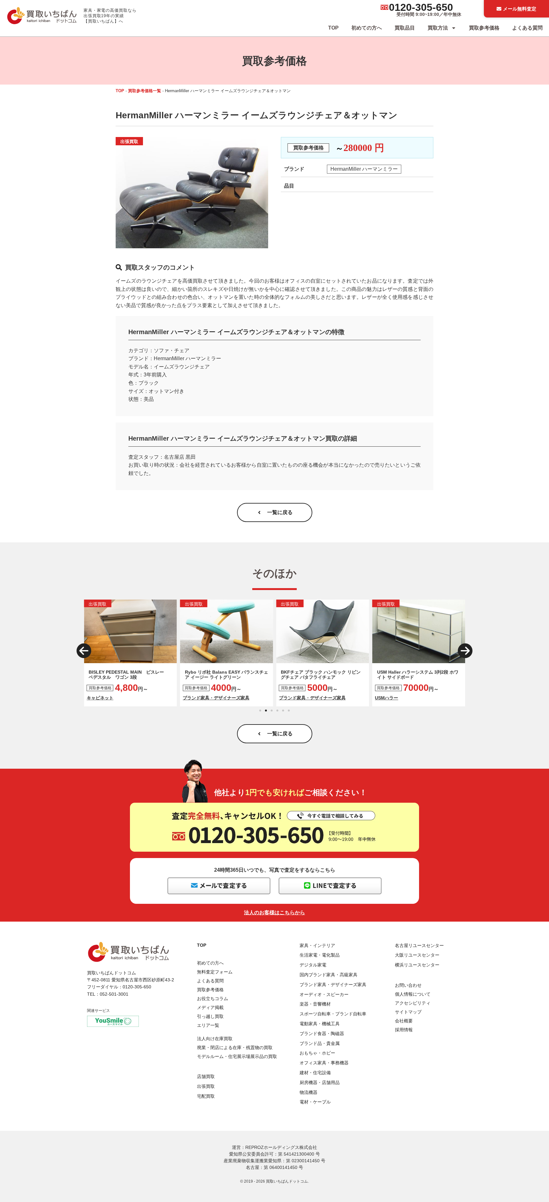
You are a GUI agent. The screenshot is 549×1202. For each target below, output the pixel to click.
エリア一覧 (208, 1025)
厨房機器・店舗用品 (320, 1082)
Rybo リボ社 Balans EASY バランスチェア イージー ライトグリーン (226, 675)
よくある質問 (527, 28)
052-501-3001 (114, 994)
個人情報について (412, 994)
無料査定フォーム (215, 971)
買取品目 (405, 28)
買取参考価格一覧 (144, 90)
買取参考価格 (484, 28)
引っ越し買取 (210, 1016)
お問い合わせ (408, 985)
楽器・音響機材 (315, 1003)
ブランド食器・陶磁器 (322, 1033)
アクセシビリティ (412, 1003)
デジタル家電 (313, 964)
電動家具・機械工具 (320, 1023)
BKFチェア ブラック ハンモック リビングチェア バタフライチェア (321, 675)
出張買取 (206, 1086)
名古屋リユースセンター (419, 945)
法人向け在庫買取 (215, 1038)
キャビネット (100, 697)
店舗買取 (206, 1076)
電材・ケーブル (315, 1101)
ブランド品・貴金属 (320, 1043)
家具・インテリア (317, 945)
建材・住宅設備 (315, 1072)
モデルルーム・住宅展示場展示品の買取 (237, 1056)
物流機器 (308, 1092)
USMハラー (386, 697)
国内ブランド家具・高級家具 (328, 974)
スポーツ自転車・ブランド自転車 (333, 1013)
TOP (333, 28)
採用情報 (404, 1029)
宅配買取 (206, 1096)
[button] (84, 651)
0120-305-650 (421, 7)
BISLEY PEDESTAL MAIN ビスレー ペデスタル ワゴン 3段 (128, 675)
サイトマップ (408, 1011)
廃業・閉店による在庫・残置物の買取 (235, 1047)
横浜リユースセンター (417, 964)
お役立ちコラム (212, 998)
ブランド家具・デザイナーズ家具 (216, 697)
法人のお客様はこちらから (274, 912)
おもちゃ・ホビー (317, 1052)
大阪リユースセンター (417, 955)
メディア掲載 (210, 1007)
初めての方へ (366, 28)
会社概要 (404, 1020)
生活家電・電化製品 (320, 955)
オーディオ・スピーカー (324, 994)
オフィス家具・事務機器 (324, 1062)
